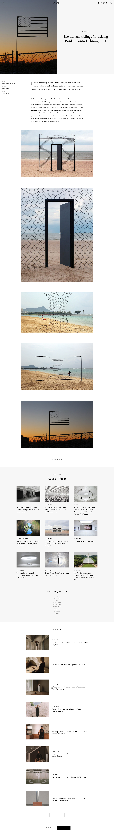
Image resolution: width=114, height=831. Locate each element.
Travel (52, 662)
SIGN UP (63, 828)
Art (82, 31)
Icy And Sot (5, 83)
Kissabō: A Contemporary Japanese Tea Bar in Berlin (68, 666)
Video (57, 614)
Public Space (25, 538)
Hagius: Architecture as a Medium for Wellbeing (69, 777)
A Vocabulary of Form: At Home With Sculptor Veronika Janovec (68, 688)
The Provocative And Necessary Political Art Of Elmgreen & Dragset (56, 543)
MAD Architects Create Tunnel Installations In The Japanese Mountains (28, 543)
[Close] (111, 828)
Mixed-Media (78, 538)
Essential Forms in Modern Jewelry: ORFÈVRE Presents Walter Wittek (68, 799)
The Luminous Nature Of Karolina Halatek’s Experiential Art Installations (28, 575)
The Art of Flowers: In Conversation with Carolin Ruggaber (69, 643)
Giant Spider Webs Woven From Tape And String (57, 574)
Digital (57, 596)
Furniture (57, 751)
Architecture (19, 538)
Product (57, 795)
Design (53, 729)
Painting (57, 608)
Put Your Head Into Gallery (84, 541)
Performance (57, 610)
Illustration (57, 602)
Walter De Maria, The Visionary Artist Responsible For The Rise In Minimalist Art (57, 509)
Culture (56, 774)
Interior (57, 729)
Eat (55, 662)
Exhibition (57, 600)
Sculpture (57, 612)
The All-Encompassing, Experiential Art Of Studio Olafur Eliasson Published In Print (84, 576)
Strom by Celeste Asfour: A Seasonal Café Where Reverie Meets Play (69, 732)
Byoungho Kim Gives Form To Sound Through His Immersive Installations (28, 509)
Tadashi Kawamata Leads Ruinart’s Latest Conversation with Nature (66, 710)
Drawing (57, 598)
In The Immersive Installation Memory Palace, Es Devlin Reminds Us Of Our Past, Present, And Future (84, 510)
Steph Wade (5, 93)
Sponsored (56, 706)
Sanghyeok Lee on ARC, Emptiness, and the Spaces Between (67, 755)
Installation (86, 31)
